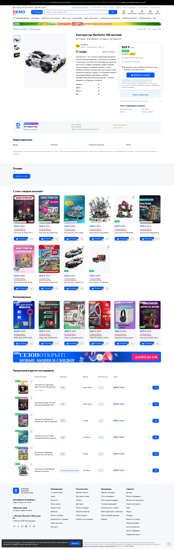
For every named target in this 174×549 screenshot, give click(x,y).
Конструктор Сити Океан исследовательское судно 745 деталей (74, 233)
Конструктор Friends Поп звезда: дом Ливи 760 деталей (49, 233)
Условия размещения (109, 504)
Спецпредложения (22, 18)
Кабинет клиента (82, 492)
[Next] (30, 386)
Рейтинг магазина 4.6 (120, 125)
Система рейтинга (133, 527)
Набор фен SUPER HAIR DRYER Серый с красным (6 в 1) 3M (49, 338)
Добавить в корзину (141, 75)
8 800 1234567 (41, 7)
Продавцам (106, 489)
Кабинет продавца (108, 492)
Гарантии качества (82, 512)
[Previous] (15, 386)
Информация (57, 489)
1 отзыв (40, 390)
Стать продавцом (143, 7)
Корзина (150, 13)
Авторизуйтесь (66, 2)
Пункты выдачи (156, 7)
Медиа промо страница (59, 519)
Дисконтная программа (134, 500)
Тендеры (118, 7)
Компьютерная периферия (110, 18)
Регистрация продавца (109, 500)
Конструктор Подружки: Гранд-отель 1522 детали (44, 454)
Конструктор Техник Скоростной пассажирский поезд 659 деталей (49, 282)
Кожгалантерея (144, 18)
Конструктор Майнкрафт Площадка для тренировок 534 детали (125, 233)
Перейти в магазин (30, 129)
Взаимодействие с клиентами (112, 512)
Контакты (54, 527)
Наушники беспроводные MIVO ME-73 (125, 338)
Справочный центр (133, 534)
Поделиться (116, 39)
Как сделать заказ (126, 109)
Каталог (38, 12)
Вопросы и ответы (133, 519)
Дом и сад (66, 18)
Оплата (122, 112)
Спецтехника (77, 18)
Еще (154, 18)
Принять (75, 543)
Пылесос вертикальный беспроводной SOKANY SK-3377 (74, 338)
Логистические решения (110, 515)
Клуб (128, 508)
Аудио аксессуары (91, 18)
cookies (17, 542)
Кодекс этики (56, 508)
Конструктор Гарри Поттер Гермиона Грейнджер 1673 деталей (24, 233)
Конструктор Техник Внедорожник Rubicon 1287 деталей (100, 282)
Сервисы (157, 13)
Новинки (36, 18)
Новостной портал (133, 504)
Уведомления (132, 13)
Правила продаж (110, 546)
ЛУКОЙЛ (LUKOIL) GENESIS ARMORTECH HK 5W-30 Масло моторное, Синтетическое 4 (100, 338)
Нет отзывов (80, 39)
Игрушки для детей (129, 18)
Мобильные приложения (80, 7)
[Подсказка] (103, 47)
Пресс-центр (55, 504)
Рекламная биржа (132, 523)
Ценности (54, 500)
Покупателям (82, 489)
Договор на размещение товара (93, 546)
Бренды (111, 7)
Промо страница (57, 515)
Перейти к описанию (108, 52)
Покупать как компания (84, 519)
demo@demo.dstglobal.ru (24, 500)
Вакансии (54, 512)
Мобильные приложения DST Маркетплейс (27, 490)
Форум (128, 512)
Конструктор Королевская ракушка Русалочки (100, 233)
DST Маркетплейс (55, 2)
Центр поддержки (133, 531)
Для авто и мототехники (51, 18)
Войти (124, 13)
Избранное (142, 13)
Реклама (16, 24)
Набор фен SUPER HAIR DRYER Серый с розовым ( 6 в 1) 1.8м (24, 338)
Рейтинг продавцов (129, 7)
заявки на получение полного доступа (134, 2)
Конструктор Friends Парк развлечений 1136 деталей (24, 282)
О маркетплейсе (96, 7)
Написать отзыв (21, 176)
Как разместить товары (110, 508)
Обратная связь (20, 508)
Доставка (145, 109)
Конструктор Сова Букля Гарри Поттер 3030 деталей (45, 386)
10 (78, 224)
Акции (105, 7)
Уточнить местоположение (24, 7)
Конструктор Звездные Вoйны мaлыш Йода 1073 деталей (150, 233)
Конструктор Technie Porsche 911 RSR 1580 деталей (74, 282)
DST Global (129, 546)
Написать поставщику (131, 62)
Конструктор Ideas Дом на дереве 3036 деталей (150, 338)
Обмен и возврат (148, 112)
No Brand (84, 45)
